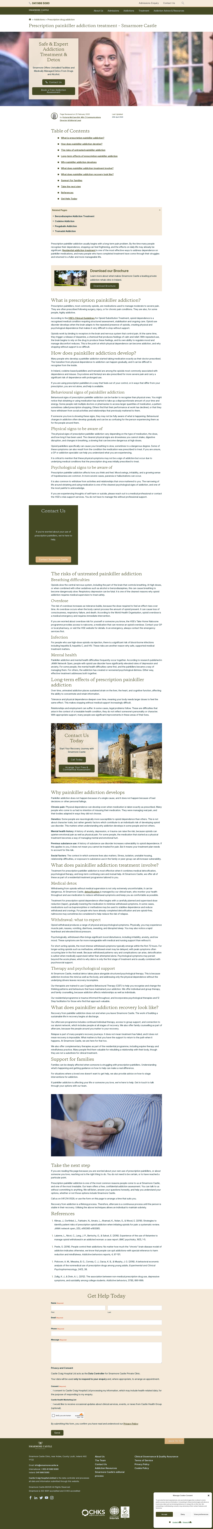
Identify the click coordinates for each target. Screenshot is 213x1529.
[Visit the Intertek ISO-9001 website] (119, 1519)
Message (59, 1340)
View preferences (201, 1514)
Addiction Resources (106, 1468)
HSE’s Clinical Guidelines (81, 318)
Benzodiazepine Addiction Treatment (74, 216)
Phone (57, 1329)
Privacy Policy (187, 1522)
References (67, 192)
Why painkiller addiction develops (79, 162)
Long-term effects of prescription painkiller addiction (89, 156)
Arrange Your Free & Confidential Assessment (77, 768)
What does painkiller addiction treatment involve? (87, 168)
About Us (98, 10)
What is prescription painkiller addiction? (82, 138)
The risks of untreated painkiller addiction (83, 150)
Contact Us (169, 3)
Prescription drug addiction (61, 19)
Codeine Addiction (64, 221)
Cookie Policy (177, 1522)
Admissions (113, 10)
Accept (164, 1514)
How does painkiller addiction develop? (81, 144)
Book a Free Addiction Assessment (53, 91)
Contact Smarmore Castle (53, 559)
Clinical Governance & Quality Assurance (156, 1456)
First (52, 1312)
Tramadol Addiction (65, 231)
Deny (183, 1514)
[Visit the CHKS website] (93, 1515)
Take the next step (71, 186)
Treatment (144, 10)
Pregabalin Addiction (66, 226)
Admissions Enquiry (149, 3)
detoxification (92, 891)
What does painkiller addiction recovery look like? (87, 174)
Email (57, 1317)
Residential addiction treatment (79, 250)
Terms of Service (144, 1460)
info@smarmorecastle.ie (46, 1465)
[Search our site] (183, 3)
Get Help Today (69, 198)
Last (109, 1312)
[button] (208, 1495)
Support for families (71, 180)
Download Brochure (105, 286)
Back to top (175, 1441)
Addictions (128, 10)
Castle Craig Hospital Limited (42, 1478)
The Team (100, 1460)
